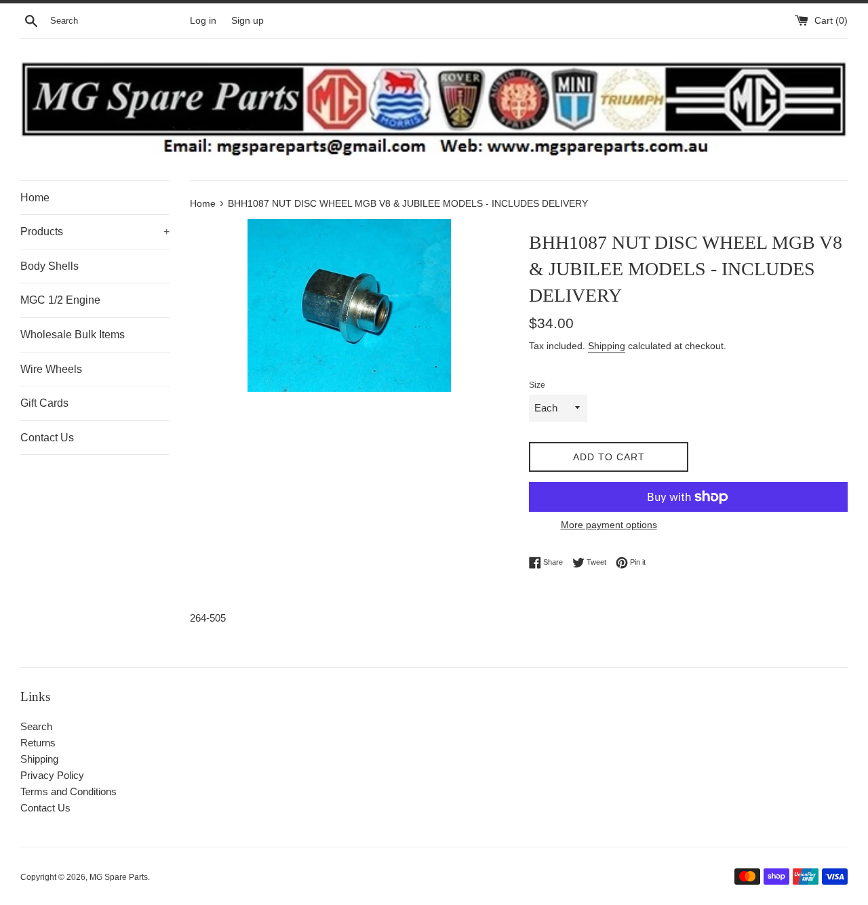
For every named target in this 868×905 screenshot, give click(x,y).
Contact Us (47, 437)
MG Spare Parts (119, 877)
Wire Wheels (51, 369)
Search (36, 726)
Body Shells (49, 266)
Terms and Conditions (68, 791)
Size (537, 385)
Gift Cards (44, 403)
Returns (38, 742)
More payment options (609, 524)
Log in (203, 21)
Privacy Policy (52, 775)
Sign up (247, 21)
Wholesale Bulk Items (72, 334)
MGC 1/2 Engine (60, 300)
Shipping (606, 345)
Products (95, 231)
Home (35, 197)
